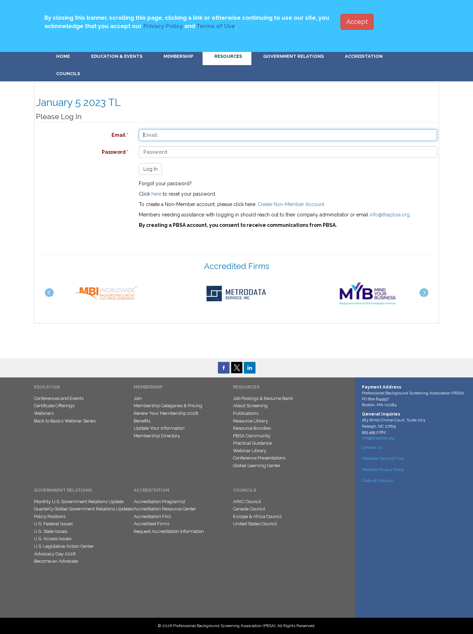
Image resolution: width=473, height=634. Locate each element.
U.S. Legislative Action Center (64, 546)
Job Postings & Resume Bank (263, 398)
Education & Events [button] (116, 56)
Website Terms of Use (383, 458)
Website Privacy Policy (383, 469)
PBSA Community (251, 435)
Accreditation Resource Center (165, 508)
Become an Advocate (56, 561)
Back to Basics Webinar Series (65, 420)
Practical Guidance (252, 443)
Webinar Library (249, 450)
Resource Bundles (252, 428)
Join (138, 398)
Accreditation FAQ (152, 516)
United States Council (255, 523)
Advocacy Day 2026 (55, 553)
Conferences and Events (58, 398)
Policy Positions (49, 516)
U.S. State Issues (50, 531)
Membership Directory (157, 435)
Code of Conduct (377, 480)
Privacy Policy (163, 26)
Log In (150, 169)
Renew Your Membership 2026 (166, 413)
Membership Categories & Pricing (168, 405)
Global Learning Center (256, 465)
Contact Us (372, 447)
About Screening (250, 405)
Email (79, 135)
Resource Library (250, 420)
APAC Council (247, 501)
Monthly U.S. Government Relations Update (79, 501)
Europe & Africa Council (257, 516)
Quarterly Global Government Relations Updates (83, 508)
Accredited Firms (151, 523)
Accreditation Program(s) (159, 501)
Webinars (44, 413)
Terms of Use (215, 26)
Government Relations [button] (293, 56)
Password (79, 152)
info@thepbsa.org (390, 214)
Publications (245, 413)
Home (63, 56)
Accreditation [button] (364, 56)
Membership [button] (178, 56)
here (156, 194)
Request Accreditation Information (169, 531)
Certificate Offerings (54, 405)
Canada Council (249, 508)
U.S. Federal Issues (53, 523)
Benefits (142, 420)
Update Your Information (159, 428)
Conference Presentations (259, 458)
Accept (357, 21)
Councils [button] (68, 73)
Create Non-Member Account (291, 204)
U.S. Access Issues (52, 538)
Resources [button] (228, 56)
